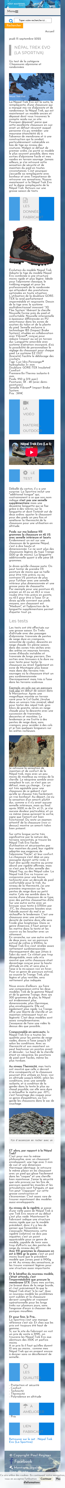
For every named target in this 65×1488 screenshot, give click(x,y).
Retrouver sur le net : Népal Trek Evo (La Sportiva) (30, 1441)
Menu (11, 11)
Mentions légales (27, 1468)
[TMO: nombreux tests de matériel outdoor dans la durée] (32, 3)
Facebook (23, 1462)
